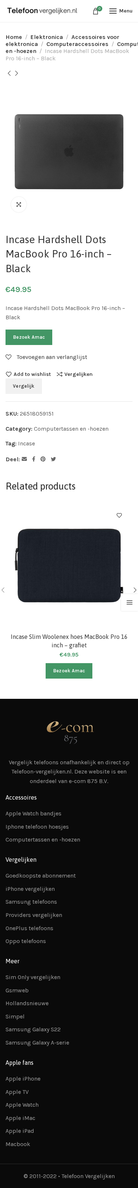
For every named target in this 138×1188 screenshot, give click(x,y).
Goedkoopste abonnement (41, 875)
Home (14, 36)
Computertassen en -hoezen (71, 428)
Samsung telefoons (31, 901)
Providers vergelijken (34, 914)
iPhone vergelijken (30, 888)
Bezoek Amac (29, 337)
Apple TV (17, 1091)
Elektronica (47, 36)
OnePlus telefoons (29, 928)
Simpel (15, 1016)
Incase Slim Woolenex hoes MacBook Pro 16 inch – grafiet (69, 640)
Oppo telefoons (26, 941)
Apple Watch (22, 1104)
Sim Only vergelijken (33, 977)
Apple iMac (20, 1117)
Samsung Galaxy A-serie (37, 1042)
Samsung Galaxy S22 (33, 1029)
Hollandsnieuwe (27, 1003)
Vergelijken (78, 374)
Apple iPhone (23, 1078)
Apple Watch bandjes (33, 813)
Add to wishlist (32, 374)
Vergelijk (24, 386)
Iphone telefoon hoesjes (37, 826)
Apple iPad (20, 1130)
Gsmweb (17, 990)
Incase (26, 443)
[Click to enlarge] (18, 204)
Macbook (18, 1144)
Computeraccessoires (77, 43)
